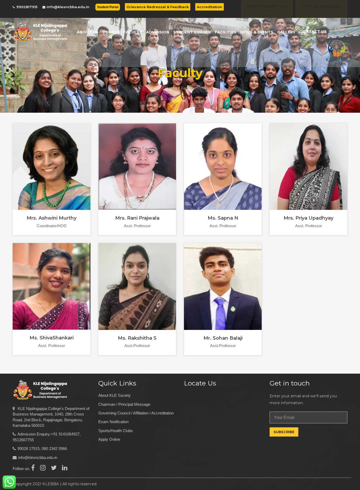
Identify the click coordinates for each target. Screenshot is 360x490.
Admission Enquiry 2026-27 (267, 9)
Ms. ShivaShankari (52, 338)
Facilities (225, 32)
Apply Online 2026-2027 (321, 6)
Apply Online (109, 439)
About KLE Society (114, 395)
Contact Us (313, 31)
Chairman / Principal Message (124, 404)
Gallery (286, 32)
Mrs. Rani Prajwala (137, 218)
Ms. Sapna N (223, 218)
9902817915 (26, 7)
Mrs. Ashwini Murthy (51, 218)
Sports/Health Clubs (115, 430)
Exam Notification (113, 421)
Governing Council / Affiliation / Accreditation (136, 413)
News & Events (256, 32)
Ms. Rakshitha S (137, 338)
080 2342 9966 (54, 448)
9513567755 (23, 440)
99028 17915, (29, 448)
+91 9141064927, (66, 434)
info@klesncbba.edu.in (68, 7)
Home (171, 88)
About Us (88, 32)
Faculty (132, 32)
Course (111, 32)
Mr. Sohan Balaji (222, 338)
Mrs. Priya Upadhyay (308, 218)
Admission (157, 32)
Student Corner (192, 32)
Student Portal (107, 7)
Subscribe (284, 432)
